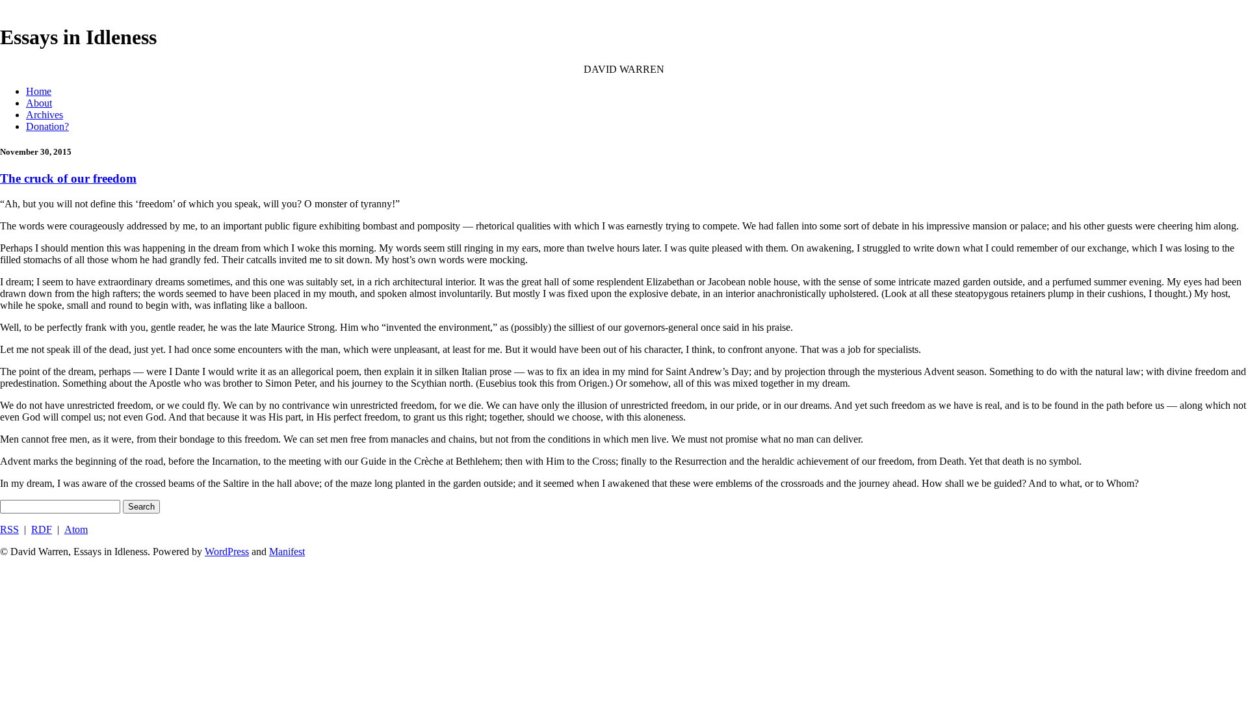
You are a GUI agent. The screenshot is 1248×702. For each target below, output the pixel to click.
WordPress (227, 551)
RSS (9, 529)
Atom (76, 529)
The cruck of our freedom (68, 178)
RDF (41, 529)
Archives (44, 114)
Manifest (287, 551)
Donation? (47, 126)
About (39, 103)
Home (38, 91)
